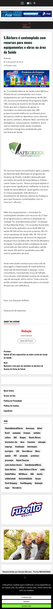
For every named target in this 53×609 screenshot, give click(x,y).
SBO (32, 473)
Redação (7, 58)
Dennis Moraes (35, 437)
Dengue (23, 437)
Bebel (39, 428)
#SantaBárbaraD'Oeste (14, 428)
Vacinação (38, 483)
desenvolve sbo (11, 441)
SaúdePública (10, 473)
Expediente (8, 410)
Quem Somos (9, 390)
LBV (17, 451)
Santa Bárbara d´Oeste (28, 469)
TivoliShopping (26, 483)
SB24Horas (23, 473)
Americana (30, 428)
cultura (8, 437)
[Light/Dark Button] (29, 3)
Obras (37, 451)
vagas (7, 487)
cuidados (36, 432)
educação (41, 441)
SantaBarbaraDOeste (33, 464)
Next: (23, 365)
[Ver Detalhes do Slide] (26, 14)
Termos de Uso (9, 395)
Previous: (25, 354)
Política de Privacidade (13, 400)
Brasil (7, 432)
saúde (42, 469)
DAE (15, 437)
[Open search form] (34, 3)
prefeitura (35, 455)
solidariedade (10, 478)
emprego (8, 446)
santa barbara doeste (13, 464)
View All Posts (26, 340)
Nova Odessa (27, 451)
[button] (22, 3)
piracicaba (24, 455)
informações (32, 446)
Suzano (38, 478)
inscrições (9, 451)
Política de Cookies (11, 405)
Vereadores (16, 487)
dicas (22, 441)
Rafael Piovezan (22, 460)
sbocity (40, 473)
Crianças (27, 432)
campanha (16, 432)
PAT (15, 455)
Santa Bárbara (10, 469)
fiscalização (19, 446)
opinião (8, 455)
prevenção (9, 460)
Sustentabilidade (25, 478)
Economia (31, 441)
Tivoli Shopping (11, 483)
